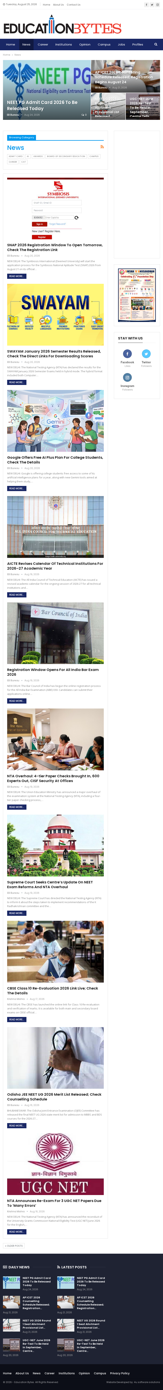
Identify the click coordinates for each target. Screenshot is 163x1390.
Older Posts (14, 1246)
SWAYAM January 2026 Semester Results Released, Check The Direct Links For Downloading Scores (54, 354)
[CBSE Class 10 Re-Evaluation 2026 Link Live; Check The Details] (55, 952)
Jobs (121, 44)
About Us (22, 1373)
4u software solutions (147, 1382)
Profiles (137, 44)
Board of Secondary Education (66, 156)
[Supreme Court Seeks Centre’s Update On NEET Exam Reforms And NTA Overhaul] (55, 845)
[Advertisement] (137, 194)
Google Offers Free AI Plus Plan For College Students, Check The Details (55, 460)
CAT (23, 161)
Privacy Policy (120, 1373)
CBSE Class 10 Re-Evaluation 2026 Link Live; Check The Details (52, 990)
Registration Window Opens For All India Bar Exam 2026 (53, 672)
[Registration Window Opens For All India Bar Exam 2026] (55, 633)
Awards (38, 156)
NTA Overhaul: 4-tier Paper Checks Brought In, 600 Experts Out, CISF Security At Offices (53, 778)
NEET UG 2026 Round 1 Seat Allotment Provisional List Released (107, 108)
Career (43, 44)
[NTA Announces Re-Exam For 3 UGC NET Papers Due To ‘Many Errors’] (55, 1164)
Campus (104, 44)
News (26, 44)
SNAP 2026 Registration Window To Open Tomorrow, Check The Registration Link (55, 247)
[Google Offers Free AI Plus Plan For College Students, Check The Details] (55, 421)
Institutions (63, 44)
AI (28, 156)
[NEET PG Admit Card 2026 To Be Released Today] (47, 90)
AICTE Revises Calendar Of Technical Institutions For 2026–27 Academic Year (55, 566)
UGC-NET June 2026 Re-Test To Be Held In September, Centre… (36, 1345)
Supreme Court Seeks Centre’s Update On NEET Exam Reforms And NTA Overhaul (50, 884)
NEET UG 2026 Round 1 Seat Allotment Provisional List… (37, 1324)
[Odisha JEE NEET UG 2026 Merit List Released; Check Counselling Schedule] (55, 1058)
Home (46, 4)
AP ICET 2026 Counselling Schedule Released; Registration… (36, 1303)
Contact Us (74, 4)
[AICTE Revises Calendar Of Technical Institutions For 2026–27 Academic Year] (55, 527)
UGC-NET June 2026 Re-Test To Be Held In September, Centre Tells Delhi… (141, 110)
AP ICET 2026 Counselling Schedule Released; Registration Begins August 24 (124, 77)
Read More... (16, 276)
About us (58, 4)
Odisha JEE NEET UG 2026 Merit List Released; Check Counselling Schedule (54, 1097)
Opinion (84, 44)
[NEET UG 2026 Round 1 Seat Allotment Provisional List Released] (11, 1325)
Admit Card (15, 156)
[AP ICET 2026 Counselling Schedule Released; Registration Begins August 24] (11, 1302)
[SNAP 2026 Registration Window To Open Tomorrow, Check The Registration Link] (55, 208)
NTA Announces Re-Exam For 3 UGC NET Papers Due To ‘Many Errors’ (54, 1203)
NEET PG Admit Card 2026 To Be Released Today (42, 105)
